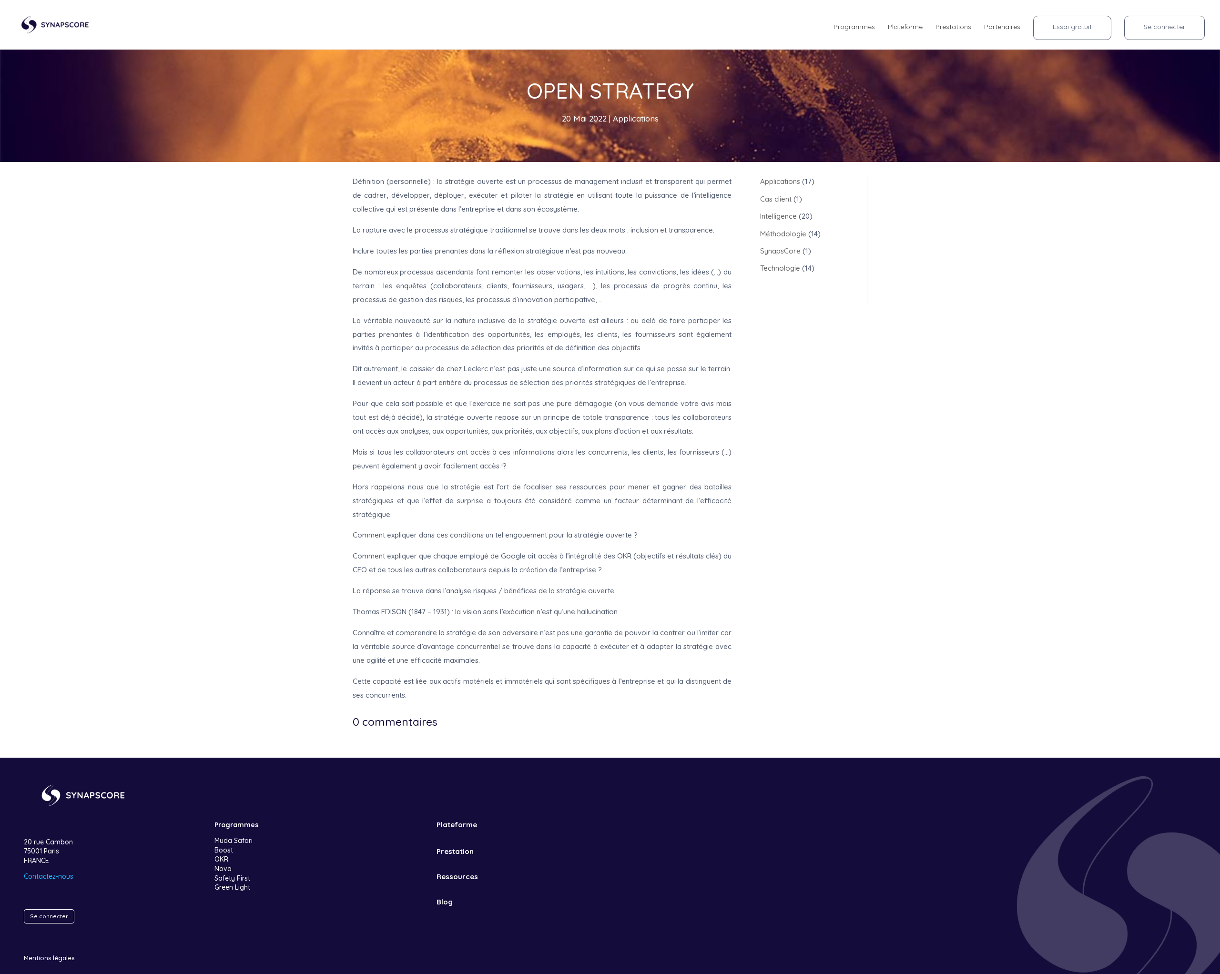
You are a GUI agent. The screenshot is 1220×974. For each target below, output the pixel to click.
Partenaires (1002, 27)
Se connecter (1164, 26)
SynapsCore (780, 250)
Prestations (953, 27)
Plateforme (905, 27)
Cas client (776, 198)
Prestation (455, 851)
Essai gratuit (1072, 26)
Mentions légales (49, 958)
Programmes (854, 27)
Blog (445, 901)
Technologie (780, 268)
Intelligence (778, 216)
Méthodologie (783, 233)
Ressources (457, 876)
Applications (636, 118)
